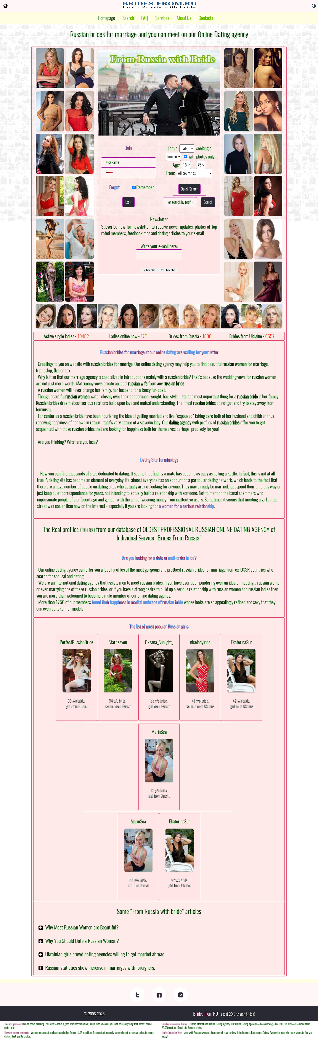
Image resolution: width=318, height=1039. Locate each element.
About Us (184, 18)
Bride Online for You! (171, 1032)
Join (128, 147)
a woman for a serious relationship (186, 506)
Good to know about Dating (174, 1024)
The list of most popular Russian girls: (159, 626)
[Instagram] (180, 994)
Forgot (114, 187)
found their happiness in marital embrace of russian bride (137, 602)
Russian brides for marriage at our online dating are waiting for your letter (159, 352)
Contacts (206, 18)
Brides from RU (205, 1013)
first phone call (15, 1024)
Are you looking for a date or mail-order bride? (159, 557)
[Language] (5, 5)
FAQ (144, 18)
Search (128, 18)
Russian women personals (16, 1032)
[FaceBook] (159, 994)
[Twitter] (137, 994)
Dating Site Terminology (159, 459)
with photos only (201, 156)
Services (162, 18)
